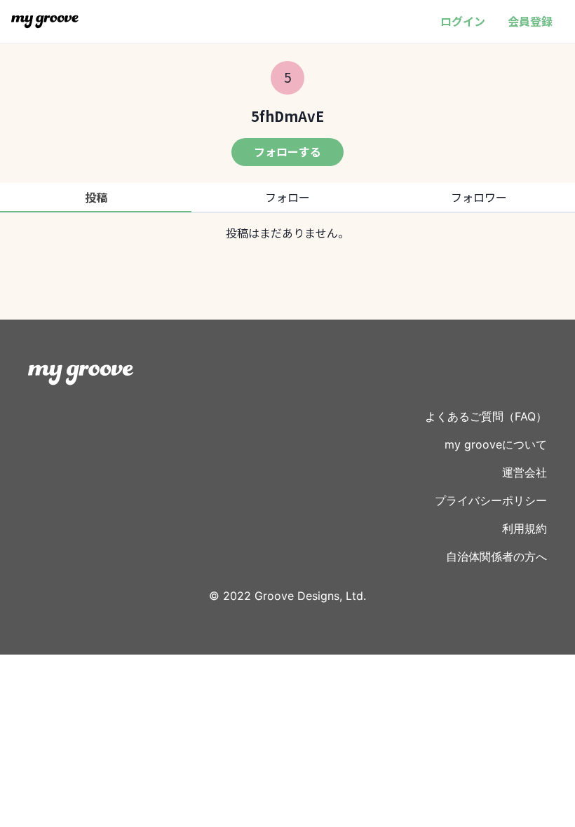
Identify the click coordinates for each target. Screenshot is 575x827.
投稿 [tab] (96, 197)
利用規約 (524, 528)
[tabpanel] (287, 232)
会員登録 (530, 21)
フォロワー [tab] (479, 197)
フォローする (287, 151)
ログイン (462, 21)
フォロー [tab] (287, 197)
